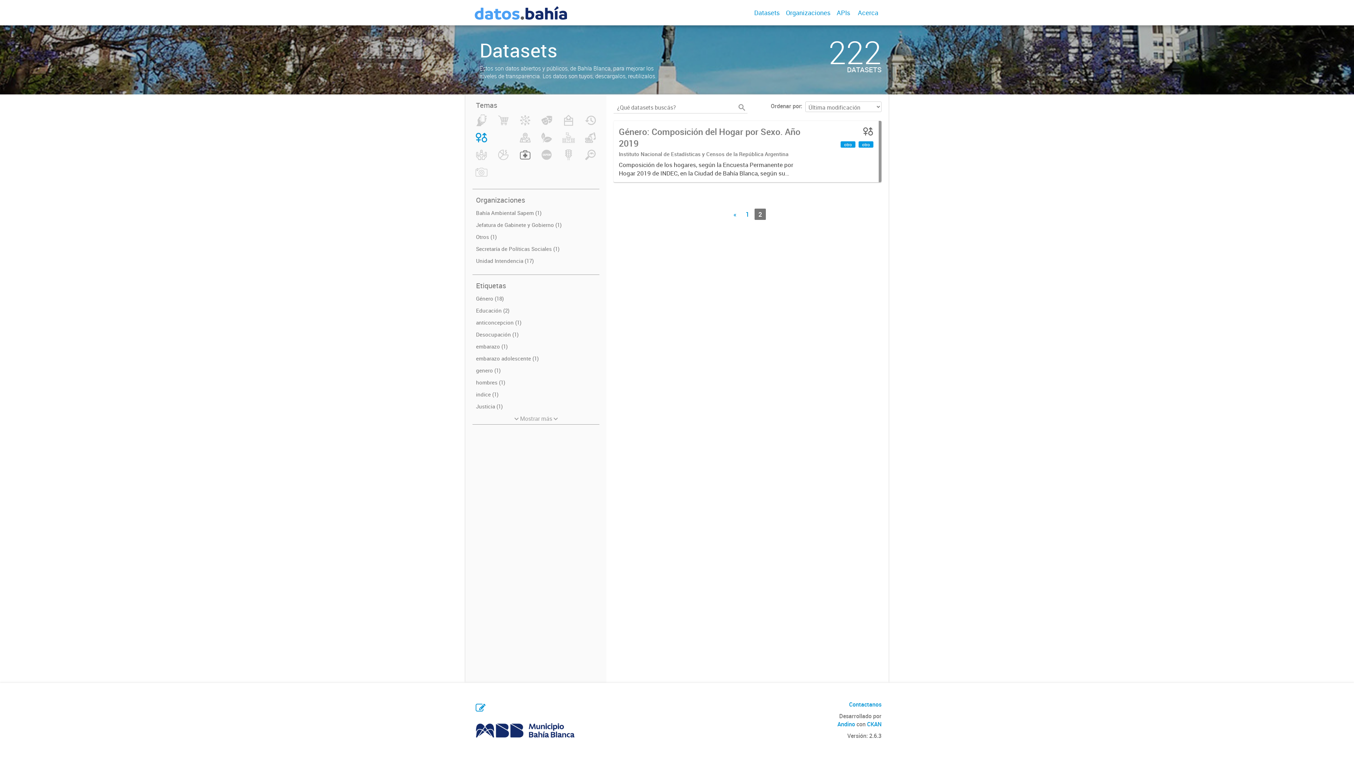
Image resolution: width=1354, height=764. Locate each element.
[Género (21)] (481, 142)
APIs (843, 12)
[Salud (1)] (525, 159)
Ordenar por (786, 106)
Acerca (868, 12)
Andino (846, 724)
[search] (742, 107)
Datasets (767, 12)
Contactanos (865, 704)
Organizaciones (808, 12)
